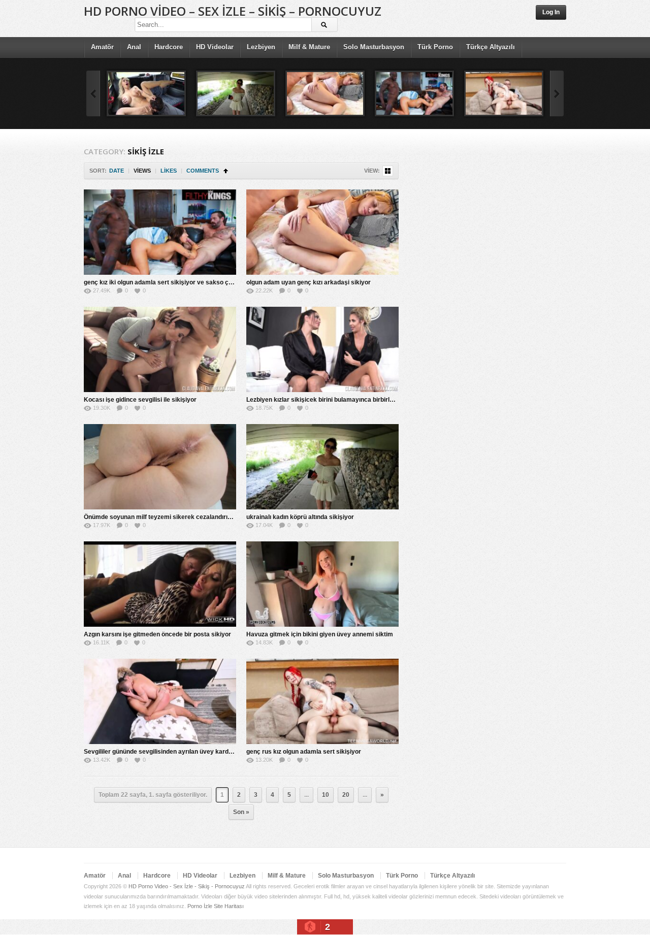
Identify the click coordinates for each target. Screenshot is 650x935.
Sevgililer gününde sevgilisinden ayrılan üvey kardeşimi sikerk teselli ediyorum (198, 751)
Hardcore (168, 47)
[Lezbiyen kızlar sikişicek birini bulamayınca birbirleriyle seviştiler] (322, 349)
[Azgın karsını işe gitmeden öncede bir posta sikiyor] (160, 584)
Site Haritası (229, 906)
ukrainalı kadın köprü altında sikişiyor (300, 517)
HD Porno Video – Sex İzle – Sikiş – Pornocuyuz (232, 11)
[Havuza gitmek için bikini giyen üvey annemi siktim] (322, 584)
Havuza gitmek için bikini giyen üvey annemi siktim (319, 634)
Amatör (102, 47)
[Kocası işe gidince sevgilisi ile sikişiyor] (160, 349)
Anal (134, 47)
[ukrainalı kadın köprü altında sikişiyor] (235, 93)
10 (325, 794)
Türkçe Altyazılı (490, 47)
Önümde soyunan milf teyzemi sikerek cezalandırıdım (161, 517)
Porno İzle (199, 906)
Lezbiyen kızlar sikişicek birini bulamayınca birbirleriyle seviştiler (340, 399)
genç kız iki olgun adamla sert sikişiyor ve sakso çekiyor (165, 282)
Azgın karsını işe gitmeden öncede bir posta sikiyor (157, 634)
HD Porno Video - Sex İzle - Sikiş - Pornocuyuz (186, 886)
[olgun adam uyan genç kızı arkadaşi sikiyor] (325, 93)
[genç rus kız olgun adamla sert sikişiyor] (504, 93)
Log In (551, 12)
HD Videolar (215, 47)
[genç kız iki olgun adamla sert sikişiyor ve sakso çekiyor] (414, 93)
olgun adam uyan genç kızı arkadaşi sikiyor (308, 282)
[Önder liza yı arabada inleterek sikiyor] (146, 93)
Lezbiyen (261, 47)
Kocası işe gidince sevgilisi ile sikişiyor (140, 399)
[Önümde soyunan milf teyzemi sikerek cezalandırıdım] (160, 466)
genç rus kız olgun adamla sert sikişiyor (303, 751)
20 (345, 794)
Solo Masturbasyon (373, 47)
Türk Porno (435, 47)
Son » (241, 812)
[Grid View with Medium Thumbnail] (387, 171)
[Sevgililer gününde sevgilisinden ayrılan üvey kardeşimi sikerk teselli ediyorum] (160, 701)
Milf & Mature (309, 47)
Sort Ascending (226, 171)
